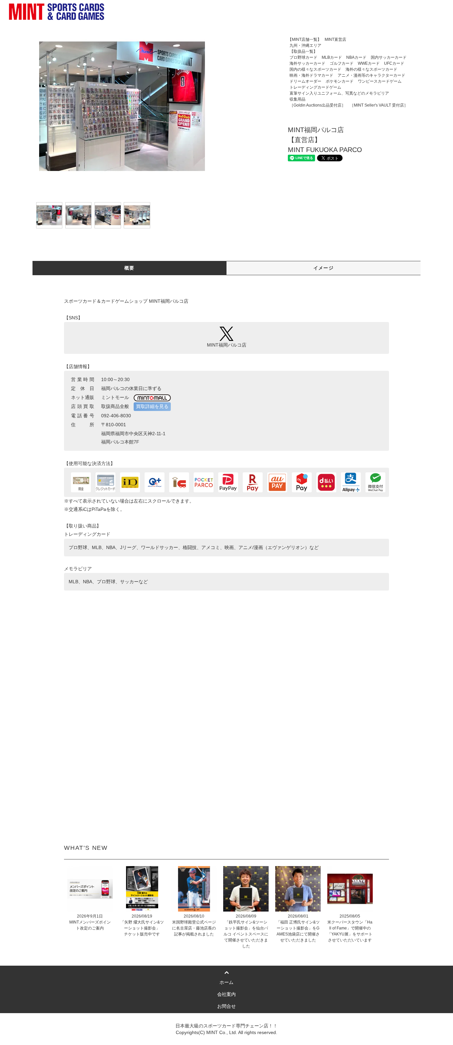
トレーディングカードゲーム (315, 87)
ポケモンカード (340, 81)
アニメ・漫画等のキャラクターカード (371, 75)
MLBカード (332, 57)
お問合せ (226, 1006)
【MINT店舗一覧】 (304, 39)
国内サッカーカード (389, 57)
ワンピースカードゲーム (380, 81)
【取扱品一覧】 (347, 51)
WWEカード (369, 63)
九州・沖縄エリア (325, 45)
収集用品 (337, 99)
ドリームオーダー (305, 81)
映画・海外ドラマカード (311, 75)
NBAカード (356, 57)
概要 (129, 268)
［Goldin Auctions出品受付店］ (318, 105)
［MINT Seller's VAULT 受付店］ (379, 105)
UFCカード (394, 63)
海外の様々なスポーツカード (371, 69)
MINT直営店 (335, 39)
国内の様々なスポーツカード (315, 69)
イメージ (323, 268)
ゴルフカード (342, 63)
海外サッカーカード (307, 63)
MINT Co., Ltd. (221, 1032)
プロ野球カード (303, 57)
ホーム (226, 982)
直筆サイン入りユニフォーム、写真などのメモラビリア (339, 93)
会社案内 (226, 994)
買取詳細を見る (152, 406)
